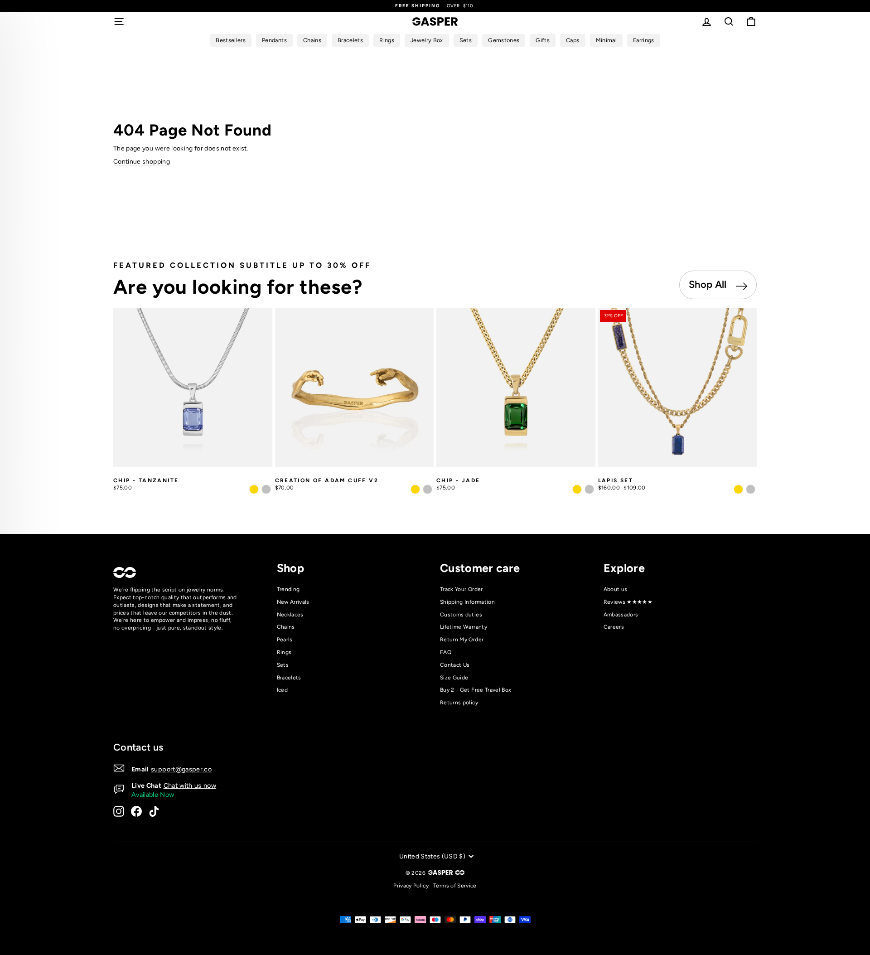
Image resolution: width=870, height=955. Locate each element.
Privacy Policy (411, 885)
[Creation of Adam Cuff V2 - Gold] (415, 489)
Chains (286, 627)
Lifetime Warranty (463, 627)
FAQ (445, 652)
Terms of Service (455, 885)
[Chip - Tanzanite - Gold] (254, 489)
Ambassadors (621, 614)
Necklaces (290, 614)
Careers (614, 627)
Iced (282, 690)
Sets (283, 665)
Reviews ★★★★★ (628, 602)
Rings (284, 652)
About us (616, 589)
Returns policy (459, 702)
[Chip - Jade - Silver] (589, 489)
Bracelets (289, 677)
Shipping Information (467, 602)
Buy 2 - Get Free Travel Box (475, 690)
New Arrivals (293, 602)
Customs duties (461, 614)
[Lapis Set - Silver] (750, 489)
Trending (288, 589)
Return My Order (461, 639)
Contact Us (455, 665)
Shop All (709, 284)
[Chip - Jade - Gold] (577, 489)
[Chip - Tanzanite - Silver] (266, 489)
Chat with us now (190, 785)
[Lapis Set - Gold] (738, 489)
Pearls (285, 639)
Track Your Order (461, 589)
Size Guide (454, 677)
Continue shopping (141, 161)
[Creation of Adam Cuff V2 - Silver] (427, 489)
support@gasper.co (181, 769)
